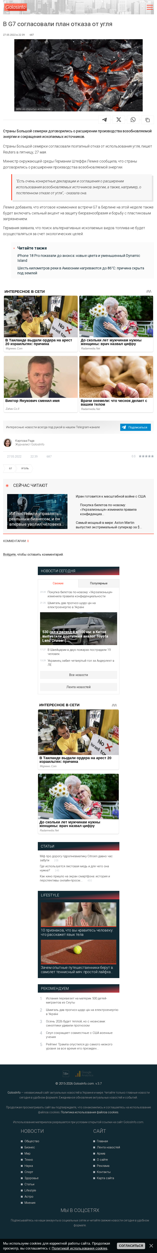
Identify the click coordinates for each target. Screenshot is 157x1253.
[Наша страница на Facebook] (69, 1236)
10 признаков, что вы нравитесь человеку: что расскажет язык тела (77, 932)
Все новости (78, 675)
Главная (102, 1141)
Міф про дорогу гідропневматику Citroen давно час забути (76, 858)
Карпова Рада (24, 440)
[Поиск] (133, 7)
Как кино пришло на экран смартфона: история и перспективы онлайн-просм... (75, 878)
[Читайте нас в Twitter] (84, 1236)
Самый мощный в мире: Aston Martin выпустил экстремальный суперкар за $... (109, 525)
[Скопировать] (147, 120)
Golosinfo (16, 7)
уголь (25, 468)
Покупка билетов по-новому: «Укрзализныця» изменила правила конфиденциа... (108, 509)
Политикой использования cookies (79, 1248)
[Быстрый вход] (141, 7)
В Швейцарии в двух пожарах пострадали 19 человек (79, 652)
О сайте (102, 1159)
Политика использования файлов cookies (89, 1112)
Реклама (103, 1165)
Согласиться (131, 1245)
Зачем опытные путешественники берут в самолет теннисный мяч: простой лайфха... (77, 969)
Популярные (99, 583)
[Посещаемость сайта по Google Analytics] (84, 1074)
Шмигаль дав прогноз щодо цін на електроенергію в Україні (72, 605)
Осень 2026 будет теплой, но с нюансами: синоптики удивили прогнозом (75, 1023)
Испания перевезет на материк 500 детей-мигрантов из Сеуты (76, 1000)
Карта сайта (105, 1178)
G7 (10, 468)
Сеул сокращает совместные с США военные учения (79, 1035)
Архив (101, 1153)
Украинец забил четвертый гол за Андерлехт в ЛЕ (81, 663)
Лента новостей (78, 687)
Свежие (58, 583)
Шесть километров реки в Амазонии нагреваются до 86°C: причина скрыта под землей (80, 270)
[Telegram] (104, 120)
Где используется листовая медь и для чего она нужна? (74, 868)
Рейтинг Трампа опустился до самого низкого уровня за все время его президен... (79, 1046)
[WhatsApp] (133, 120)
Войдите (9, 554)
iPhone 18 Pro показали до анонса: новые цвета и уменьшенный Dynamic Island (78, 257)
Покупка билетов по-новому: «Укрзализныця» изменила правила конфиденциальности (80, 594)
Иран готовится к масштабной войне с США (111, 496)
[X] (119, 120)
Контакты (104, 1172)
